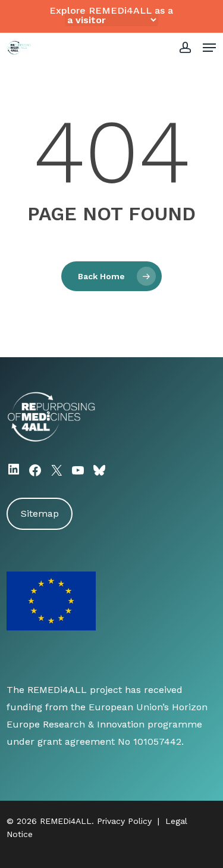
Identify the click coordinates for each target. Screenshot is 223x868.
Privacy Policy (124, 821)
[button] (209, 48)
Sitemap (40, 513)
